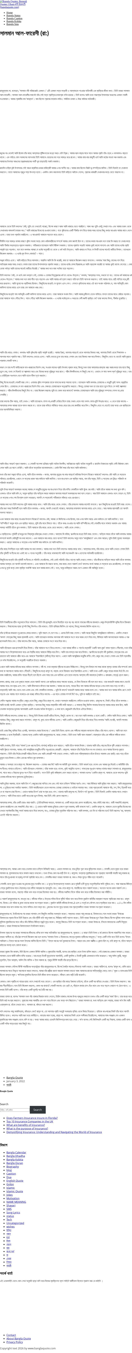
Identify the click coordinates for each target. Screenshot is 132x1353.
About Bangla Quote (18, 1338)
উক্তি (8, 1230)
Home (9, 12)
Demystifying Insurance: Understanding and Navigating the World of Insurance (54, 1132)
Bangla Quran (14, 1163)
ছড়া (8, 1237)
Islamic (10, 1188)
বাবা (7, 1248)
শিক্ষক (8, 1262)
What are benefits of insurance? (25, 1125)
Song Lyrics (13, 1212)
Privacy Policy (14, 1342)
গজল (8, 1233)
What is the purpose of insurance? (27, 1128)
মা (7, 1255)
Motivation (12, 1198)
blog (9, 1170)
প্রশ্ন (8, 1244)
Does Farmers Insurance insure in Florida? (32, 1118)
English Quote (14, 1180)
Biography (12, 1166)
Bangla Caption (14, 18)
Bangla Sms (12, 24)
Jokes (9, 1195)
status (10, 1216)
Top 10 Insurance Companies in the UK (29, 1121)
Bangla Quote (14, 1077)
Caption (11, 1173)
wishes (10, 1226)
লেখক (8, 1258)
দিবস (8, 1241)
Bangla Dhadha (15, 1156)
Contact (11, 1335)
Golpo (10, 1184)
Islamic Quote (14, 1191)
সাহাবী (8, 1084)
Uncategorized (15, 1223)
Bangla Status (13, 15)
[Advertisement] (66, 63)
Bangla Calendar (16, 1152)
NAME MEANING (16, 1202)
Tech (9, 1219)
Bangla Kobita (13, 21)
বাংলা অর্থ (10, 1251)
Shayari (10, 1205)
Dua (8, 1177)
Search (4, 1104)
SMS (9, 1209)
